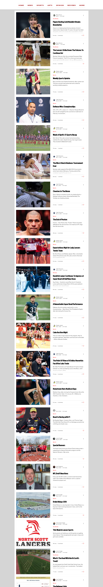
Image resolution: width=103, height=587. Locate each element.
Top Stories (55, 18)
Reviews (55, 272)
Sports (54, 75)
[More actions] (84, 15)
